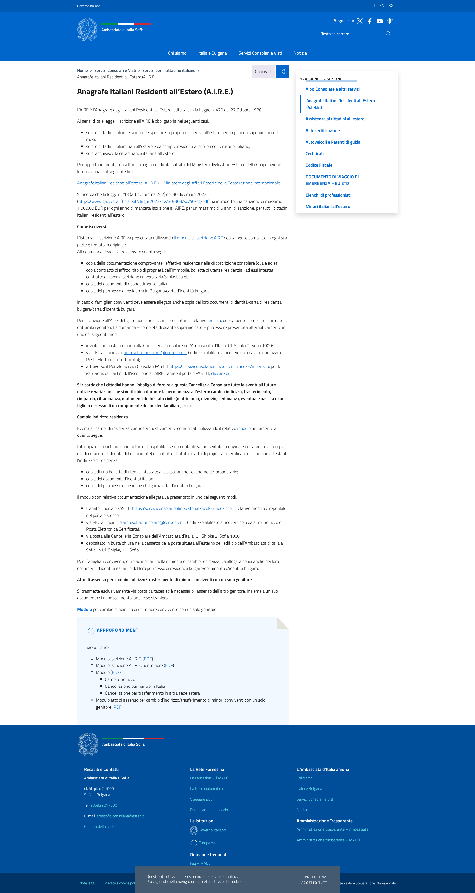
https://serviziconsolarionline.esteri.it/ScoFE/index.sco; (219, 366)
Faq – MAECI (201, 863)
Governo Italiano (88, 5)
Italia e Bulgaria (309, 788)
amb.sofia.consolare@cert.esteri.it (155, 352)
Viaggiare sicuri (202, 799)
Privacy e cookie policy (122, 883)
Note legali (87, 883)
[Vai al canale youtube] (378, 21)
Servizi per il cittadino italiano (168, 70)
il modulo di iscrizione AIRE (198, 237)
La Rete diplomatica (206, 788)
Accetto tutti (315, 882)
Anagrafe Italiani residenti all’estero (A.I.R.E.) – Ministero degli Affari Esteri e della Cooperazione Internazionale (178, 183)
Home (82, 70)
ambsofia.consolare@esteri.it (120, 816)
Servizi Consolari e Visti (115, 70)
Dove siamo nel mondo (209, 810)
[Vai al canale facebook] (369, 21)
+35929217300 (103, 805)
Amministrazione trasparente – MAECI (328, 840)
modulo (214, 320)
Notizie (302, 810)
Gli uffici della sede (99, 826)
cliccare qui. (221, 373)
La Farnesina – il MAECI (209, 778)
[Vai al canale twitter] (359, 21)
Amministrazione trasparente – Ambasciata (332, 829)
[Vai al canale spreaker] (388, 21)
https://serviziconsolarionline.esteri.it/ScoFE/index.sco (182, 508)
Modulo (84, 609)
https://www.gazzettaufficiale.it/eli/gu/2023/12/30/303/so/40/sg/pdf (143, 201)
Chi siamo (304, 778)
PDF (148, 658)
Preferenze (317, 877)
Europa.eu (206, 843)
